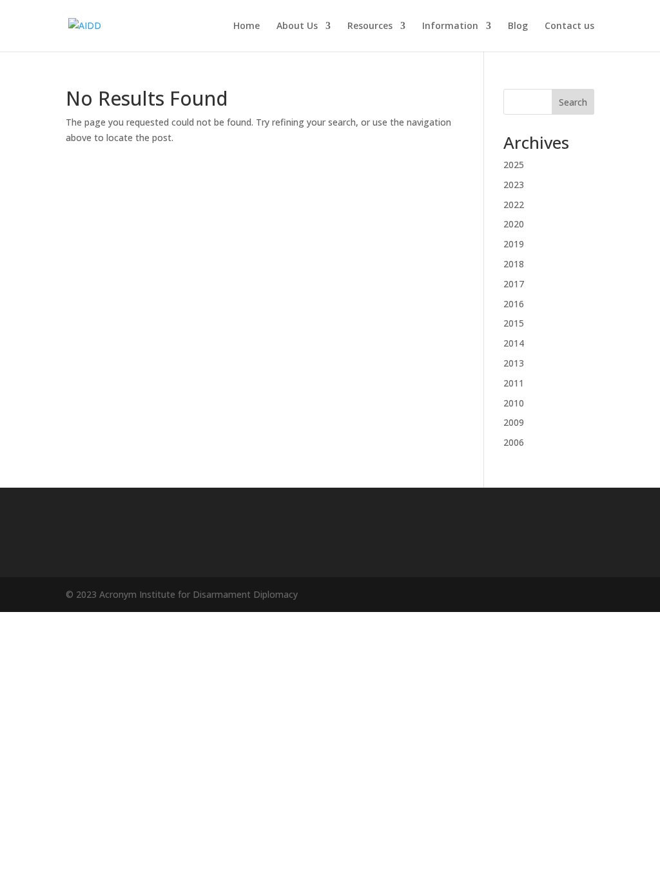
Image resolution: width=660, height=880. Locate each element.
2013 (513, 363)
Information (450, 26)
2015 (513, 323)
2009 (513, 422)
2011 (513, 383)
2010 (513, 403)
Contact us (569, 26)
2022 (513, 204)
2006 (513, 442)
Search (573, 102)
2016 (513, 304)
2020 (513, 224)
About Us (297, 26)
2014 (513, 343)
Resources (370, 26)
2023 (513, 184)
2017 (513, 284)
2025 (513, 164)
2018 (513, 264)
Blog (518, 26)
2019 (513, 244)
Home (246, 26)
